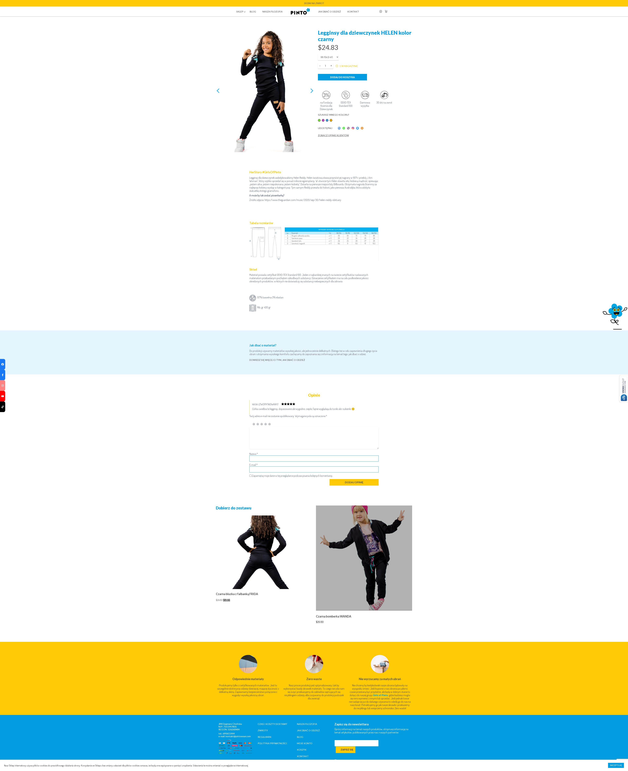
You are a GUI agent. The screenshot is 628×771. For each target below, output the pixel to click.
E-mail (253, 464)
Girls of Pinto (380, 695)
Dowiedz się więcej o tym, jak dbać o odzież (277, 360)
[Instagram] (353, 128)
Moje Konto (304, 743)
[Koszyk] (386, 11)
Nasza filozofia (272, 11)
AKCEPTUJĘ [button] (616, 765)
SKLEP (239, 11)
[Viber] (348, 128)
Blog (253, 11)
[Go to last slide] (218, 90)
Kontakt (353, 11)
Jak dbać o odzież (329, 11)
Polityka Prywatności (272, 743)
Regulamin (264, 737)
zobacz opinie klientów (333, 135)
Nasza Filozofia (307, 724)
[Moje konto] (380, 11)
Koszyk (301, 749)
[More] (362, 128)
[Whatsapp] (343, 128)
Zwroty (263, 730)
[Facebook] (339, 128)
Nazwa (253, 453)
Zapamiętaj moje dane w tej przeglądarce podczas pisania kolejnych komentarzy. (292, 475)
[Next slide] (311, 90)
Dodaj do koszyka (342, 77)
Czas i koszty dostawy (272, 724)
